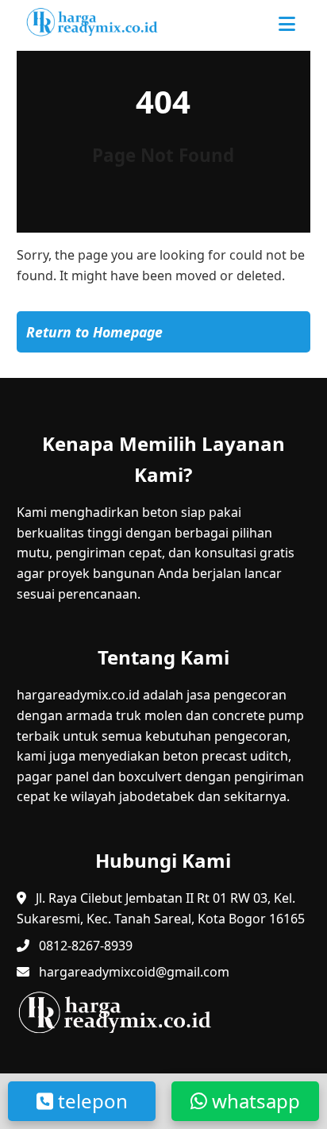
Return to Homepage (94, 331)
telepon (90, 1101)
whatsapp (253, 1101)
